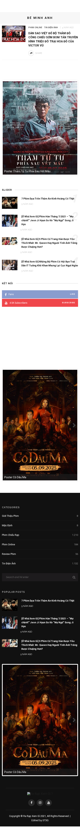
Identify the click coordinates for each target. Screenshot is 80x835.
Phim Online (35, 27)
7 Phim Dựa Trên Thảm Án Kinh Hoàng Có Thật (47, 600)
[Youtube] (48, 802)
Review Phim (40, 554)
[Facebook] (31, 802)
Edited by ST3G (40, 820)
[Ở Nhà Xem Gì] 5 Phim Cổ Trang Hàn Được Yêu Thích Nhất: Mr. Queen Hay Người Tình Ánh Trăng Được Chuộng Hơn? (49, 645)
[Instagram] (40, 802)
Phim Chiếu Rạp (40, 534)
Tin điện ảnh (51, 27)
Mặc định (40, 525)
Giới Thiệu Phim (40, 515)
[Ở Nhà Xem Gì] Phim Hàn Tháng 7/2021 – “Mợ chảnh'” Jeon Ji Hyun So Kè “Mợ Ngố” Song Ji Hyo (47, 622)
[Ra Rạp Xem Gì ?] (40, 794)
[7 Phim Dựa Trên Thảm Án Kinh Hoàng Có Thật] (9, 604)
